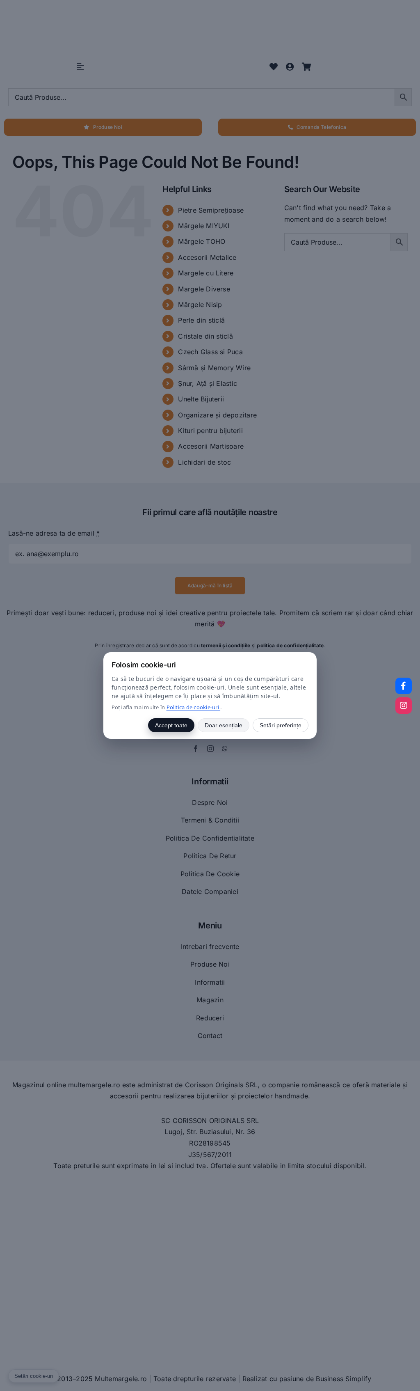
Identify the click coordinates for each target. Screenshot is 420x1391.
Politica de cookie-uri (194, 707)
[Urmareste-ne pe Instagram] (403, 705)
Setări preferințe (280, 725)
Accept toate (171, 725)
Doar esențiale (223, 725)
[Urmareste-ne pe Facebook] (403, 686)
